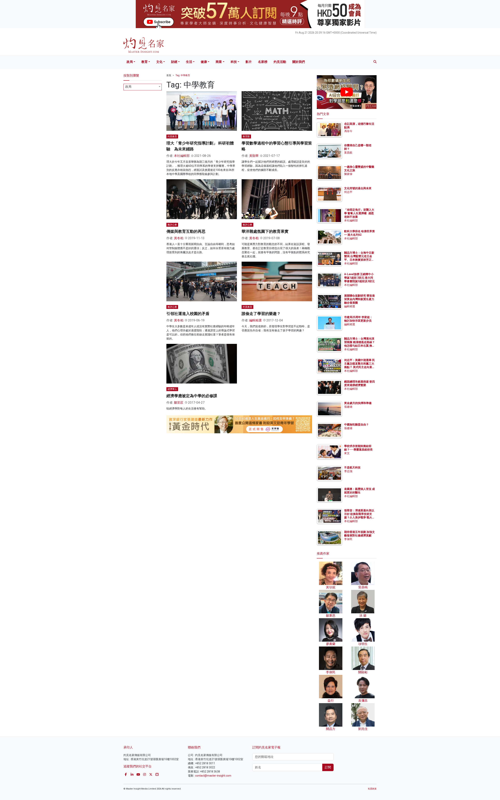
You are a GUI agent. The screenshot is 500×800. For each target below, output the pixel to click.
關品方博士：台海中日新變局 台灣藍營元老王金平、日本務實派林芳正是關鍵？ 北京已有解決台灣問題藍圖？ (359, 259)
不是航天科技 (352, 467)
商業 (219, 62)
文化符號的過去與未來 (357, 188)
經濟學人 (172, 389)
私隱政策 (372, 789)
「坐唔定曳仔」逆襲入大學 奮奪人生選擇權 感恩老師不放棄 (359, 213)
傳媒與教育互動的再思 (185, 231)
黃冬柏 (178, 238)
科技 (234, 62)
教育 (144, 62)
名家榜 (262, 62)
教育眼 (246, 136)
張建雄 (348, 406)
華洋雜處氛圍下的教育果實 (265, 231)
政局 (130, 62)
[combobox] (142, 87)
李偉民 (348, 539)
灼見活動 (280, 62)
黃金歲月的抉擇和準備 (357, 403)
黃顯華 (254, 156)
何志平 (348, 192)
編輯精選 (255, 320)
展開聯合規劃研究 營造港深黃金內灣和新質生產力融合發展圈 (359, 299)
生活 (189, 62)
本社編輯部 (182, 156)
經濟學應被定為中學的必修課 (191, 395)
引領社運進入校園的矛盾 (187, 313)
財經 (174, 62)
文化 (159, 62)
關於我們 (298, 62)
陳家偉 (348, 174)
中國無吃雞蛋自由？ (356, 424)
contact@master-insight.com (213, 775)
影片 (249, 62)
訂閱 (328, 767)
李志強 (348, 471)
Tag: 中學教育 (183, 75)
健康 (204, 62)
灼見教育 (172, 136)
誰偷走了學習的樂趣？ (261, 313)
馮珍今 (348, 131)
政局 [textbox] (128, 86)
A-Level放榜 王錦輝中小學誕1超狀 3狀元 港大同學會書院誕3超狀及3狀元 (359, 278)
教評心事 (172, 224)
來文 (347, 453)
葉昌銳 (348, 152)
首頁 (168, 75)
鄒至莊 (178, 402)
